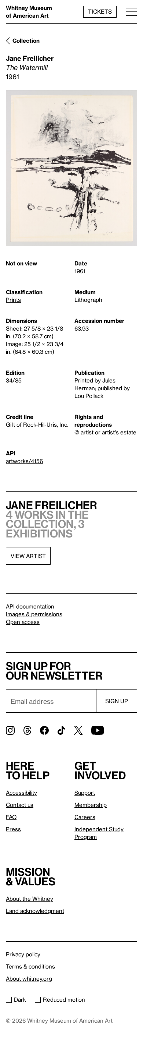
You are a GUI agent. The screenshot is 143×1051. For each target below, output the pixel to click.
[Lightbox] (71, 168)
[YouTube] (97, 730)
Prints (13, 299)
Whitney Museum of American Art (29, 11)
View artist (28, 556)
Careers (84, 817)
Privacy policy (23, 954)
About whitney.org (29, 978)
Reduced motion (64, 999)
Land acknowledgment (35, 910)
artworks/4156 (24, 461)
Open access (23, 621)
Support (84, 792)
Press (13, 829)
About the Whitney (29, 898)
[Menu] (131, 11)
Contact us (19, 804)
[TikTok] (61, 730)
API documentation (30, 606)
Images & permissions (34, 614)
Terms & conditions (30, 966)
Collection (26, 40)
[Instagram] (10, 730)
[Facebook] (44, 730)
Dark (20, 999)
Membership (90, 804)
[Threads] (27, 730)
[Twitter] (78, 730)
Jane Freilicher (30, 58)
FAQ (11, 817)
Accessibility (21, 792)
